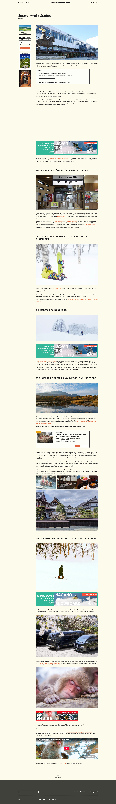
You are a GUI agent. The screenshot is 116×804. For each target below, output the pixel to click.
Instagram (82, 791)
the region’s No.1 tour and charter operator (59, 158)
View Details (85, 446)
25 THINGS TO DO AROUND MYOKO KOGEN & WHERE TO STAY (54, 80)
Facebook (76, 791)
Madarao (78, 438)
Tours (22, 37)
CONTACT (20, 2)
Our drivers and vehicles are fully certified (50, 663)
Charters (28, 37)
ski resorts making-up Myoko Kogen (47, 361)
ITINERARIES (62, 7)
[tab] (22, 38)
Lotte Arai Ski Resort (90, 224)
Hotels (22, 39)
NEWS (87, 7)
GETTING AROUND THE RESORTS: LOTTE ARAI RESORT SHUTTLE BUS (56, 76)
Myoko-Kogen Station (62, 216)
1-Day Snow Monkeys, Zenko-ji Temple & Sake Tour (79, 732)
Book (77, 446)
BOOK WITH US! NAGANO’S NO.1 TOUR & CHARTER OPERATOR (54, 82)
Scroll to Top (58, 777)
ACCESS (81, 7)
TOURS (20, 7)
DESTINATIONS (52, 7)
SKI (41, 7)
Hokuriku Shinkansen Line (71, 221)
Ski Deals (28, 39)
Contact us (63, 763)
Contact (34, 799)
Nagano (62, 438)
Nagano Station (59, 221)
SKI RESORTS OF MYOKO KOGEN (47, 78)
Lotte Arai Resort (57, 288)
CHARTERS (27, 7)
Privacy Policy (42, 799)
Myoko (73, 438)
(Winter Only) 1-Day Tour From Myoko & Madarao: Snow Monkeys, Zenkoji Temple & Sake (71, 435)
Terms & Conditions (53, 799)
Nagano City (63, 441)
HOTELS (35, 7)
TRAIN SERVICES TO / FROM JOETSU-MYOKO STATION (52, 73)
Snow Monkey (68, 438)
